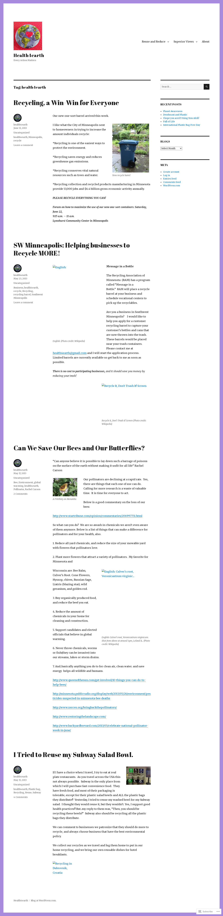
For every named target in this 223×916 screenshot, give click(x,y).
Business (18, 287)
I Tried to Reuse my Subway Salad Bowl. (73, 754)
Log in (166, 175)
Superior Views (184, 41)
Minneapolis (35, 137)
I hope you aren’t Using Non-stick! (181, 118)
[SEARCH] (206, 87)
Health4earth (29, 55)
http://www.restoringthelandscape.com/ (79, 716)
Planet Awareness (172, 111)
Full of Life (169, 121)
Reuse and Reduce (153, 41)
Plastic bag (34, 789)
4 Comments (21, 797)
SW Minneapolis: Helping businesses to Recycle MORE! (72, 249)
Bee (16, 482)
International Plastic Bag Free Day (181, 125)
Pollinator (19, 489)
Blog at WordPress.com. (43, 900)
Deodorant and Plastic (175, 114)
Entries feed (169, 178)
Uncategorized (22, 132)
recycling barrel (22, 294)
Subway (37, 792)
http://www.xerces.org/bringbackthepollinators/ (85, 707)
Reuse (28, 792)
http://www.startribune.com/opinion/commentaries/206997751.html (97, 515)
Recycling (27, 291)
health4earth (20, 124)
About (205, 41)
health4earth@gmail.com (70, 353)
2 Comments (20, 494)
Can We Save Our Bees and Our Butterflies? (79, 448)
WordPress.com (171, 185)
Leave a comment (23, 145)
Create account (171, 172)
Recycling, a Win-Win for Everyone (66, 102)
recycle (17, 140)
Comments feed (172, 182)
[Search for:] (182, 86)
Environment (26, 482)
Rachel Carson (32, 489)
